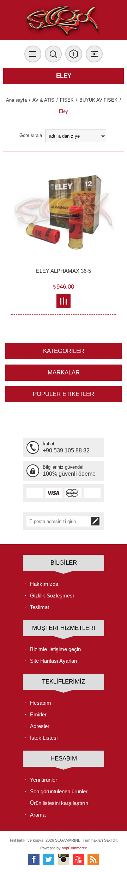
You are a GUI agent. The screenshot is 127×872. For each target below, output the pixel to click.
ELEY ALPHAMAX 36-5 (63, 271)
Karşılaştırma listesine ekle (63, 301)
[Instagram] (63, 859)
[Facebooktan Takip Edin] (34, 859)
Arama (38, 815)
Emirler (38, 714)
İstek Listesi (44, 738)
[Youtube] (78, 859)
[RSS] (93, 859)
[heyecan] (48, 859)
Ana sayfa (16, 100)
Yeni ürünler (43, 780)
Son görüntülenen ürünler (58, 791)
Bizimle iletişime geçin (55, 649)
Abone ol (95, 521)
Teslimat (39, 607)
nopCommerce (74, 848)
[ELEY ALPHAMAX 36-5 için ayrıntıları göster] (63, 211)
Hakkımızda (44, 584)
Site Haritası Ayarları (53, 661)
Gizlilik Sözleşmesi (52, 596)
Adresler (39, 726)
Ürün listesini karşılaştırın (59, 803)
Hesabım (40, 703)
